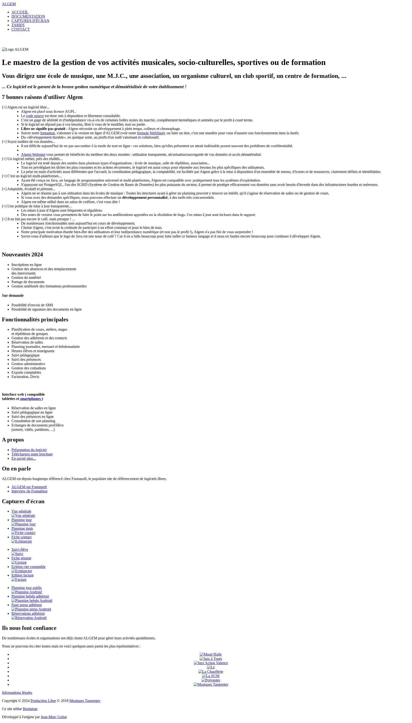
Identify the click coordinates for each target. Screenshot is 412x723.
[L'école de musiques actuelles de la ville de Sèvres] (210, 676)
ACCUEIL (19, 12)
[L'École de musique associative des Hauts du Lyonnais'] (211, 667)
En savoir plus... (23, 458)
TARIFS (18, 25)
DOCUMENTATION (28, 16)
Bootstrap (30, 709)
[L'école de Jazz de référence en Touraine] (211, 659)
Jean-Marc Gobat (54, 717)
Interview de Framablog (29, 491)
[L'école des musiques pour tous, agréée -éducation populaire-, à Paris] (210, 680)
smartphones (31, 399)
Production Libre (43, 701)
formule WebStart (150, 133)
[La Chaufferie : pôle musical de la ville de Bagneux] (210, 671)
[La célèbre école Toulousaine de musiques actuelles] (211, 654)
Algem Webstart (33, 154)
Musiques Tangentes (84, 701)
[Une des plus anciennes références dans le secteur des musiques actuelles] (211, 684)
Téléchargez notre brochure (32, 454)
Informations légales (17, 693)
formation (47, 133)
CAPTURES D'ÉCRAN (30, 21)
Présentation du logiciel (28, 450)
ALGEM (9, 4)
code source (35, 116)
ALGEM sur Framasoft (29, 487)
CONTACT (20, 29)
